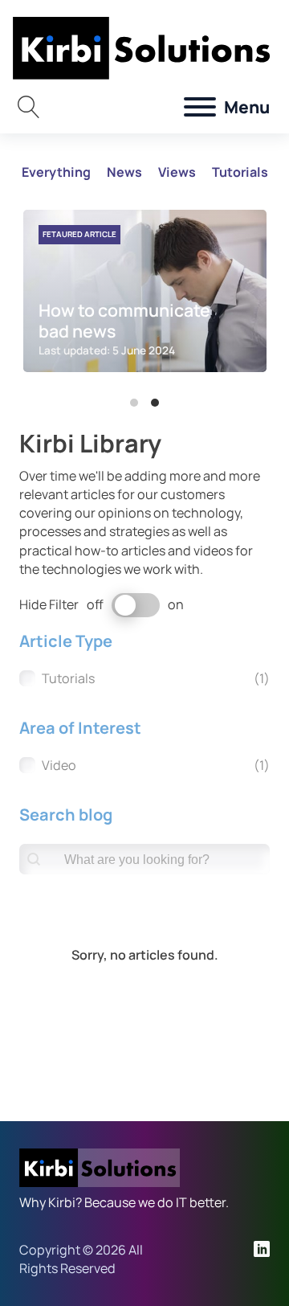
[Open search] (29, 107)
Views (177, 172)
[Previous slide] (42, 301)
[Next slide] (246, 301)
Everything (56, 172)
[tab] (134, 402)
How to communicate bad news (124, 320)
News (124, 172)
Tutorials (240, 172)
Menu (247, 107)
